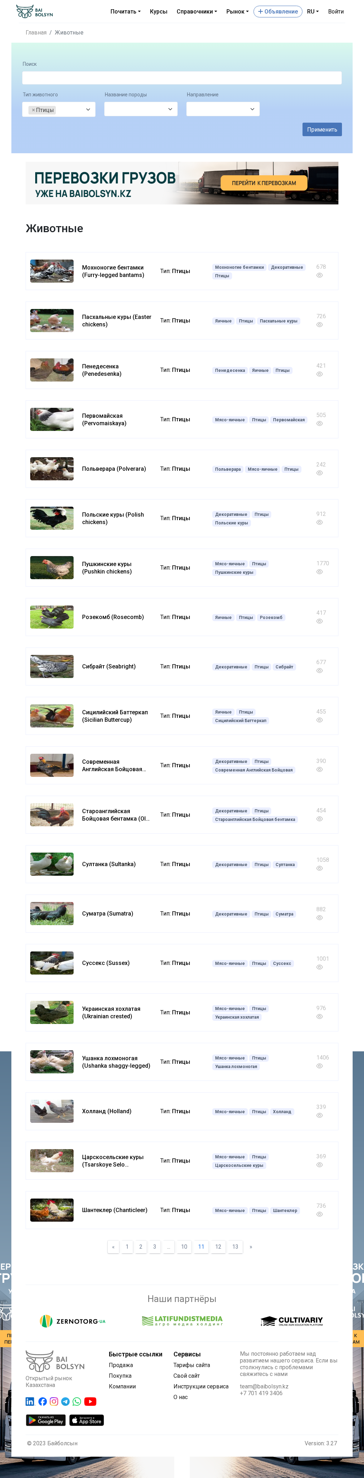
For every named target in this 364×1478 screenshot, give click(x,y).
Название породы (126, 94)
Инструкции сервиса (201, 1386)
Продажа (121, 1365)
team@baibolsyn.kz (264, 1386)
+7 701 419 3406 (261, 1393)
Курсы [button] (158, 11)
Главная (36, 32)
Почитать (123, 11)
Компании (122, 1386)
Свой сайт (186, 1375)
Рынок (235, 11)
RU (311, 11)
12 (218, 1246)
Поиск (30, 64)
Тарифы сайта (191, 1365)
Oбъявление (280, 11)
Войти (336, 11)
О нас (180, 1397)
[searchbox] (60, 110)
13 (235, 1246)
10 (184, 1246)
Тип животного (40, 94)
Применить (322, 129)
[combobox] (59, 109)
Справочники (195, 11)
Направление (203, 94)
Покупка (120, 1375)
